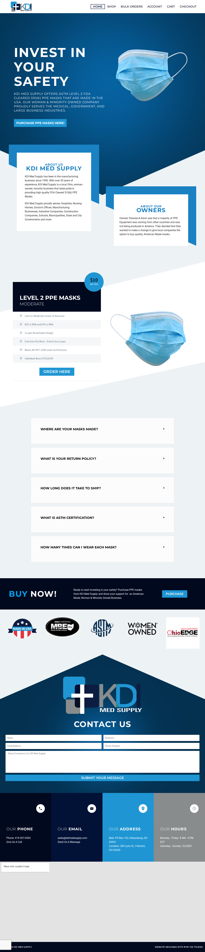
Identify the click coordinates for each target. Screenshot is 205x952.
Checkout (188, 6)
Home (97, 6)
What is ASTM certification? (67, 518)
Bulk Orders (132, 6)
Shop (111, 6)
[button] (102, 429)
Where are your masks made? (69, 429)
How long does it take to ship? (71, 488)
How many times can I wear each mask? (79, 547)
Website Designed (166, 947)
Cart (171, 6)
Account (154, 6)
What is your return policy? (68, 459)
